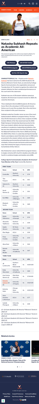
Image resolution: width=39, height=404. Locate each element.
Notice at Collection (30, 396)
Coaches (21, 10)
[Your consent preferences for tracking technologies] (3, 401)
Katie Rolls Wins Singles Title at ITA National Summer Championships (13, 361)
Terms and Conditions (30, 394)
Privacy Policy (6, 394)
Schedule (29, 10)
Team (15, 10)
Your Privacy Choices (17, 396)
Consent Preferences (17, 394)
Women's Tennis (6, 358)
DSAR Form (7, 396)
